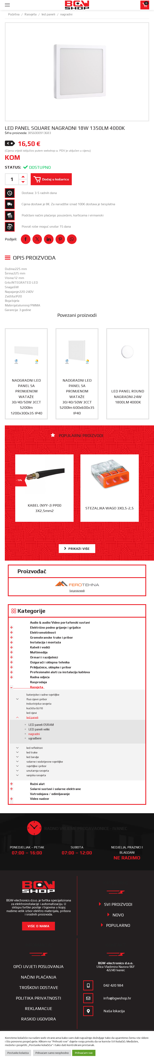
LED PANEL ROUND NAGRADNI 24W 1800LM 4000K (127, 396)
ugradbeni (34, 738)
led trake (31, 752)
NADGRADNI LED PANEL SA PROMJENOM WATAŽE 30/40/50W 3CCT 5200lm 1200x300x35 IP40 (26, 396)
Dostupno (40, 167)
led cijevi (31, 712)
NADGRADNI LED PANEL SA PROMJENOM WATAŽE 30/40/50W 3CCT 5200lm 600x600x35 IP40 (77, 396)
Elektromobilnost (43, 632)
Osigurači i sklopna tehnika (50, 662)
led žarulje (32, 757)
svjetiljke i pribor (36, 766)
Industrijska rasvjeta (38, 703)
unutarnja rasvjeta (37, 770)
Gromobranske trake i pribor (51, 637)
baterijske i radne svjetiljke (42, 694)
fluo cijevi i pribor (36, 699)
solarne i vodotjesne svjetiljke (44, 761)
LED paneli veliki (39, 729)
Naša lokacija (114, 1011)
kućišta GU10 (34, 708)
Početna (13, 14)
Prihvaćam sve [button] (84, 1052)
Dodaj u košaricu (55, 179)
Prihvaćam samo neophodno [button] (52, 1052)
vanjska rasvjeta (36, 775)
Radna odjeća (40, 677)
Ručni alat (37, 784)
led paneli (48, 14)
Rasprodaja (38, 682)
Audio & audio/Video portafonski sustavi (60, 622)
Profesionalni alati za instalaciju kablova (60, 672)
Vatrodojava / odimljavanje (50, 794)
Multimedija (39, 652)
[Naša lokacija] (88, 1011)
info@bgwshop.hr (117, 998)
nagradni (66, 14)
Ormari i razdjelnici (44, 657)
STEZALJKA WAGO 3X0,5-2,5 (109, 508)
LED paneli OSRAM (41, 724)
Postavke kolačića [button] (18, 1052)
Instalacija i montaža (45, 642)
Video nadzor (39, 798)
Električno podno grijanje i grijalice (55, 627)
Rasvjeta (30, 14)
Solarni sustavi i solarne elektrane (55, 789)
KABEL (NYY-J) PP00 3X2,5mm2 (44, 508)
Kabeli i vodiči (40, 647)
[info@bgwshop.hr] (88, 998)
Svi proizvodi (77, 590)
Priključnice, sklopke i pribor (50, 667)
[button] (77, 548)
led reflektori (34, 747)
